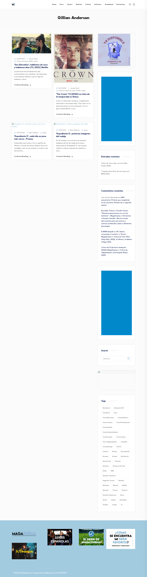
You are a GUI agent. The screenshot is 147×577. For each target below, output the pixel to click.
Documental (125, 451)
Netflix (31, 61)
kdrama (121, 480)
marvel (115, 485)
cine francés (120, 437)
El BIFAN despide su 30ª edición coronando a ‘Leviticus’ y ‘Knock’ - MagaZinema (114, 234)
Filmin (105, 471)
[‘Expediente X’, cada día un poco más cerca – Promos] (31, 127)
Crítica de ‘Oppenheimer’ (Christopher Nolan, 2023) (114, 252)
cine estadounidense (110, 432)
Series (69, 4)
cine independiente (110, 442)
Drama (114, 456)
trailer (114, 504)
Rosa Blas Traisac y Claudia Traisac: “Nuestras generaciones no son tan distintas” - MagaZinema (114, 213)
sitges (113, 500)
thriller (105, 504)
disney (114, 451)
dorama (105, 456)
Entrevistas (120, 4)
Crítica (118, 446)
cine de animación (123, 422)
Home (54, 4)
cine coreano (107, 422)
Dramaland (109, 4)
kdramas (106, 485)
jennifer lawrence (109, 475)
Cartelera (106, 413)
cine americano (108, 417)
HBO (112, 471)
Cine (61, 4)
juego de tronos (108, 480)
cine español (107, 427)
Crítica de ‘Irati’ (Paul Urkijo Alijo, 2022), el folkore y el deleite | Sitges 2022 (116, 239)
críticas (105, 451)
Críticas (88, 4)
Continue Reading (21, 85)
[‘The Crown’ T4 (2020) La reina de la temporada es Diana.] (73, 82)
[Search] (130, 357)
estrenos (106, 466)
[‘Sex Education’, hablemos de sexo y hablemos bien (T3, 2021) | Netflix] (31, 53)
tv (122, 504)
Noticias (79, 4)
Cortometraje (107, 446)
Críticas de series (22, 61)
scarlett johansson (109, 495)
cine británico (123, 417)
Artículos (97, 4)
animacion (106, 408)
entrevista (124, 456)
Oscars (115, 490)
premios (124, 490)
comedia (124, 442)
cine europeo (107, 437)
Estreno (117, 461)
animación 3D (119, 408)
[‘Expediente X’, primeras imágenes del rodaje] (71, 124)
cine (115, 413)
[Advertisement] (117, 109)
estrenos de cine (119, 466)
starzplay (123, 500)
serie (122, 495)
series (105, 500)
